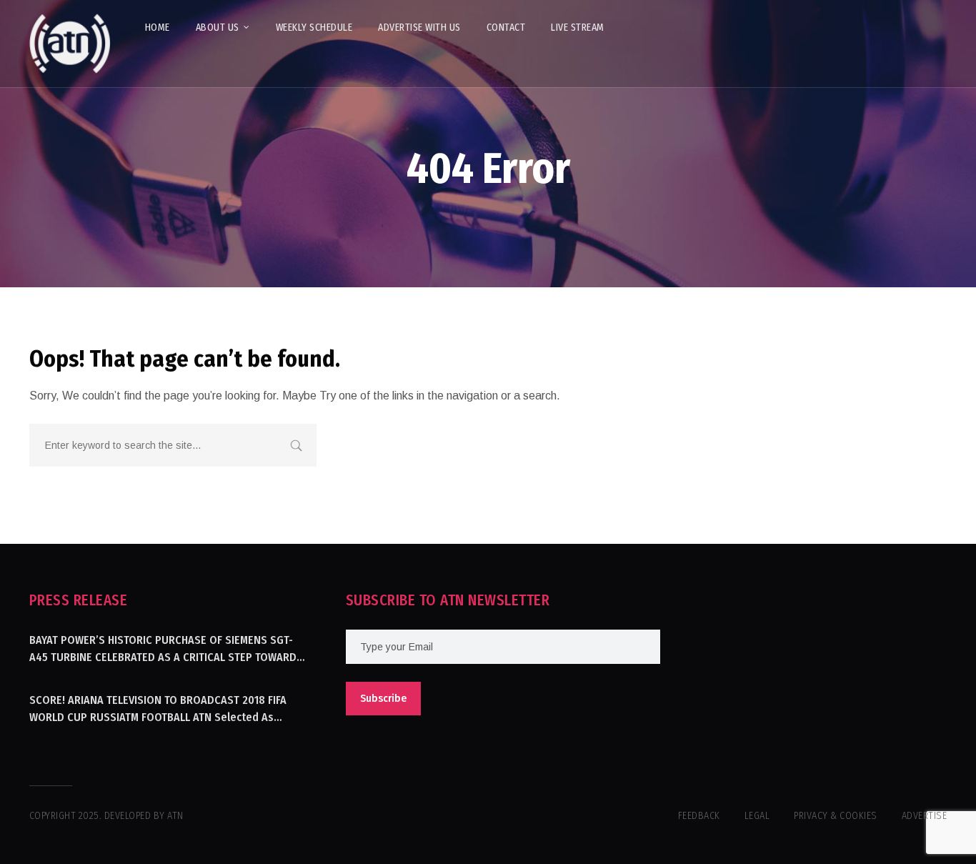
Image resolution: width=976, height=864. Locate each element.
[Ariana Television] (70, 43)
